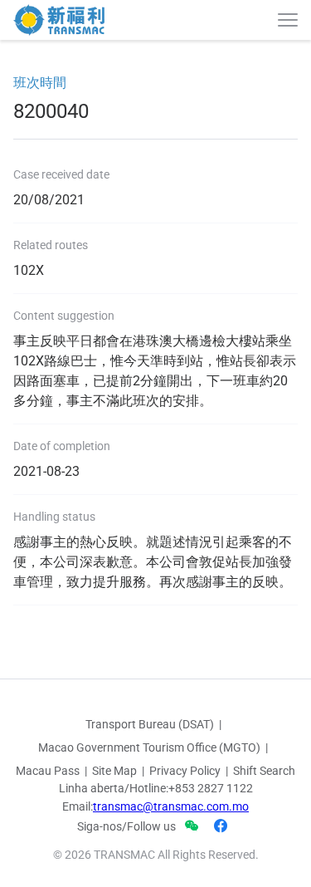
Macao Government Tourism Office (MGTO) (149, 747)
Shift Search (264, 770)
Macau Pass (48, 770)
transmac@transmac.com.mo (171, 806)
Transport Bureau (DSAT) (149, 724)
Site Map (114, 770)
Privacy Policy (185, 770)
